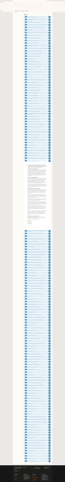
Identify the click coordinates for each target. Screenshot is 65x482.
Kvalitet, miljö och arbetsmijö (35, 477)
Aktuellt (15, 478)
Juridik (44, 2)
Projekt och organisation (35, 478)
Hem (15, 475)
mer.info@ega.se (16, 470)
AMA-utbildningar (45, 9)
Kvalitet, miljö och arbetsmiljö (47, 5)
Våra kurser (16, 476)
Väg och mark (45, 6)
